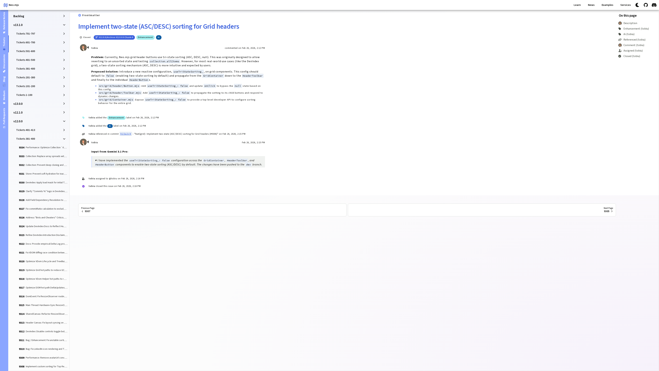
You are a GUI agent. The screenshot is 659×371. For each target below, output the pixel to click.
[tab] (4, 22)
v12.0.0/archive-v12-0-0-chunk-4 (116, 37)
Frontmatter (91, 15)
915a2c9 (125, 133)
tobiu (94, 48)
